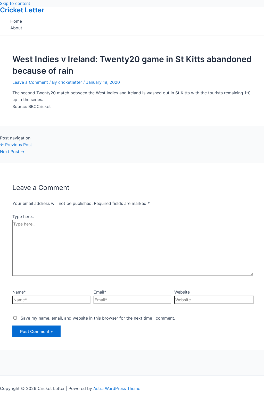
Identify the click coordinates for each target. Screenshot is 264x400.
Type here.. (23, 216)
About (16, 27)
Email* (100, 292)
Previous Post (16, 144)
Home (16, 21)
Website (182, 292)
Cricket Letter (22, 10)
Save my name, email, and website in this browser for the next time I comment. (98, 318)
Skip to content (15, 3)
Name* (19, 292)
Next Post (12, 151)
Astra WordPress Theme (116, 388)
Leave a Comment (30, 82)
